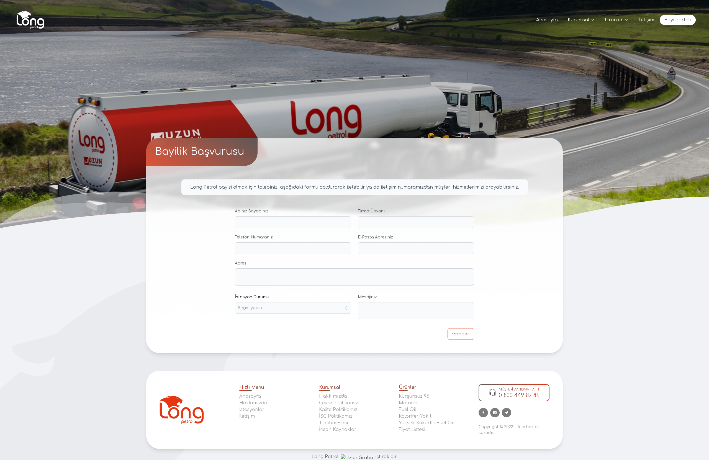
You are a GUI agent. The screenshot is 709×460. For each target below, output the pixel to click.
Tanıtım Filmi (333, 422)
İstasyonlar (251, 409)
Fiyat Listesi (412, 429)
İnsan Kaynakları (338, 429)
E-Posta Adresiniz (375, 237)
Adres (240, 263)
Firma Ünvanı (371, 211)
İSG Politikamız (336, 416)
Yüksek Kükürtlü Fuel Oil (426, 422)
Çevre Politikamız (338, 402)
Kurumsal (578, 19)
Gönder (460, 333)
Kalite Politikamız (338, 409)
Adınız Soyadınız (251, 211)
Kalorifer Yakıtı (416, 416)
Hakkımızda (253, 402)
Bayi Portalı (677, 19)
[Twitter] (506, 412)
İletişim (646, 19)
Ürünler (614, 19)
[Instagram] (495, 412)
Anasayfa (547, 19)
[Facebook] (483, 412)
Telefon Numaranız (254, 237)
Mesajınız (367, 297)
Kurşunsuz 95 (414, 396)
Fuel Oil (407, 409)
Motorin (408, 402)
